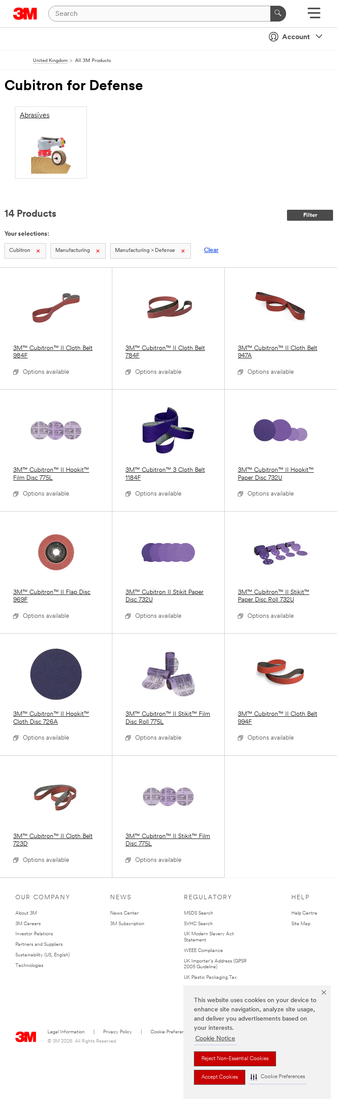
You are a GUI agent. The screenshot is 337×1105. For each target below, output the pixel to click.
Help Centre (304, 913)
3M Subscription (127, 924)
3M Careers (28, 924)
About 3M (26, 913)
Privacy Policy (117, 1032)
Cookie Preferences (171, 1032)
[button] (278, 1077)
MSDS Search (198, 913)
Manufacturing (72, 250)
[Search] (278, 14)
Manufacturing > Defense (145, 250)
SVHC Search (198, 924)
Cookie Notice (215, 1039)
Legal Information (66, 1032)
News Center (124, 913)
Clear (211, 250)
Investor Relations (34, 934)
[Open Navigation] (314, 16)
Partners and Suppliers (39, 944)
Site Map (300, 924)
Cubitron (19, 250)
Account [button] (296, 37)
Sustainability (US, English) (42, 955)
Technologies (29, 965)
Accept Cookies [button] (219, 1077)
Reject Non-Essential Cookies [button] (235, 1058)
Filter (310, 215)
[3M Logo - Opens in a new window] (25, 13)
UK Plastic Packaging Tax (210, 977)
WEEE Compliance (203, 950)
